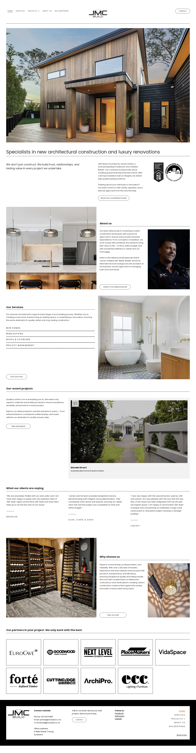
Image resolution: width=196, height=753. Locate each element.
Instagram (119, 716)
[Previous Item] (13, 85)
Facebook (119, 713)
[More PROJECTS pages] (39, 11)
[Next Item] (183, 85)
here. (107, 251)
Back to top (182, 735)
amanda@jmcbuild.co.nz (48, 722)
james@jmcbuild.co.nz (50, 719)
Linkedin (118, 719)
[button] (113, 198)
